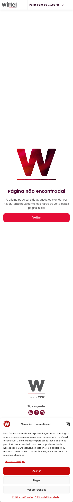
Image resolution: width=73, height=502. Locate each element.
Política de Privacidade (47, 497)
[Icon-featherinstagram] (42, 412)
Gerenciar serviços (15, 461)
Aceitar (36, 470)
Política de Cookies (22, 497)
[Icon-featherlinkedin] (30, 412)
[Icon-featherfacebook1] (36, 412)
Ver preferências (36, 489)
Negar (36, 480)
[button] (68, 424)
